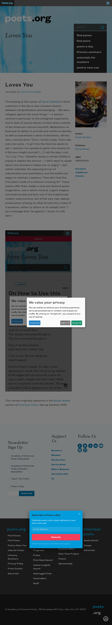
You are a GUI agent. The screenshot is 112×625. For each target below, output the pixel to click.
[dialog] (56, 312)
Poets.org (7, 3)
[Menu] (108, 3)
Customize (35, 323)
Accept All (76, 323)
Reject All (65, 323)
